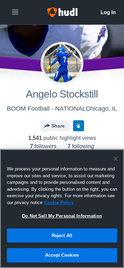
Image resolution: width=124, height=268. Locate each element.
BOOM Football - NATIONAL (46, 108)
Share (58, 126)
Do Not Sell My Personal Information (62, 216)
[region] (62, 208)
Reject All (62, 235)
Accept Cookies (62, 255)
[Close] (115, 158)
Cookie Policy (59, 202)
